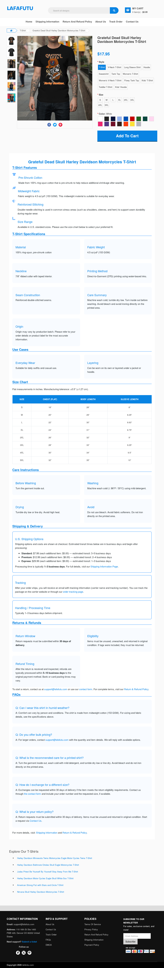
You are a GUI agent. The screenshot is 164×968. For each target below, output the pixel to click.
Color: (105, 113)
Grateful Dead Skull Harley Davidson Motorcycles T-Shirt (59, 30)
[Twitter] (55, 125)
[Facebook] (49, 125)
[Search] (114, 10)
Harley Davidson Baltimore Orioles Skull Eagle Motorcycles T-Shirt (48, 864)
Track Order (116, 21)
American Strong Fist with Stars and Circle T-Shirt (40, 885)
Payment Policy (91, 944)
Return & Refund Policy (136, 689)
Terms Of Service (92, 924)
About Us (50, 924)
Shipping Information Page (104, 566)
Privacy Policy (91, 929)
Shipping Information (47, 21)
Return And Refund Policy (77, 21)
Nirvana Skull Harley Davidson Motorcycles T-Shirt (40, 891)
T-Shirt (23, 30)
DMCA (49, 944)
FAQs (48, 939)
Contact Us (132, 21)
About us (100, 21)
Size (101, 94)
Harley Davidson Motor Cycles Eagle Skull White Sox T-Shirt (45, 878)
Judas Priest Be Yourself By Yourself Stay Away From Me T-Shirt (47, 871)
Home (29, 21)
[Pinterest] (60, 125)
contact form (85, 689)
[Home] (20, 7)
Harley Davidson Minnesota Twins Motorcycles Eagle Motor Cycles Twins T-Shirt (54, 858)
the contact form (32, 793)
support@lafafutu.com (55, 689)
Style (101, 61)
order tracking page (73, 591)
